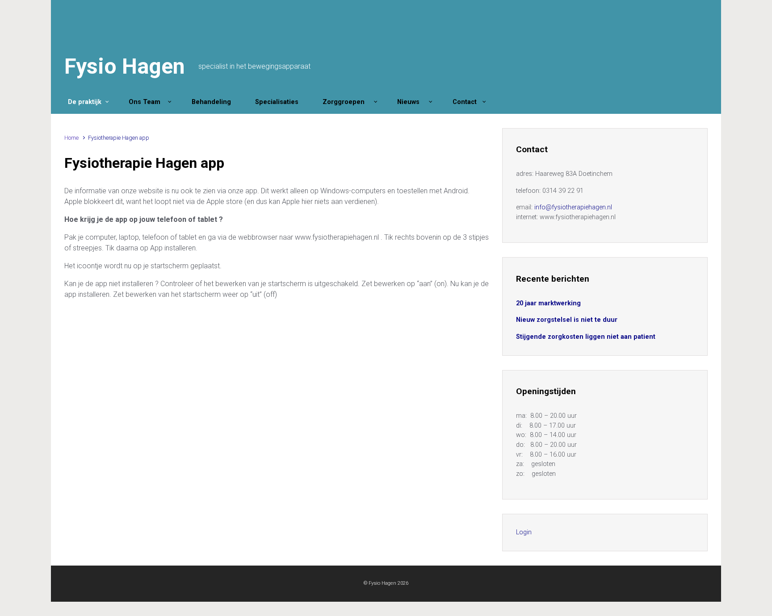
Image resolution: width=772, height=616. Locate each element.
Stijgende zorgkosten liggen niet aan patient (585, 337)
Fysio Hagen (124, 66)
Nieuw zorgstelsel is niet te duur (566, 320)
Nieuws (411, 102)
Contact (465, 102)
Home (71, 137)
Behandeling (213, 102)
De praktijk (84, 102)
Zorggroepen (346, 102)
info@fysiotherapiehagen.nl (573, 207)
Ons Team (146, 102)
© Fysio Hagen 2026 (386, 583)
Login (524, 532)
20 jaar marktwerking (548, 303)
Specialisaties (278, 102)
